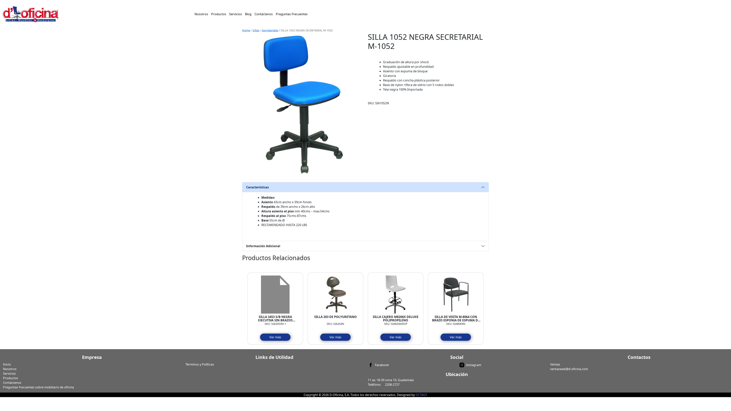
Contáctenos (264, 14)
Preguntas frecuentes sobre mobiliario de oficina (38, 387)
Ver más (275, 337)
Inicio (7, 364)
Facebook (382, 365)
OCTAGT (421, 395)
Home (246, 30)
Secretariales (270, 30)
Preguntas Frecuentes (292, 14)
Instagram (473, 365)
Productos (218, 14)
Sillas (256, 30)
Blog (248, 14)
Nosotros (201, 14)
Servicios (235, 14)
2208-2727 (392, 384)
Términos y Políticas (199, 364)
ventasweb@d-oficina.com (569, 369)
